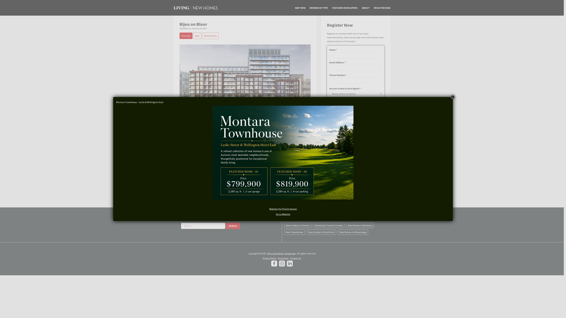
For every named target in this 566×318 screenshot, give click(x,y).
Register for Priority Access (283, 208)
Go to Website (283, 214)
